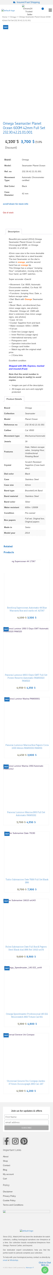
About (5, 1156)
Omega (13, 17)
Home (4, 17)
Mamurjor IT (30, 1267)
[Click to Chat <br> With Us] (44, 1270)
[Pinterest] (24, 1141)
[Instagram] (15, 1141)
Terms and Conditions (13, 1205)
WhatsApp (14, 1260)
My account (8, 1174)
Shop (5, 1161)
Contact (6, 1165)
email (5, 1260)
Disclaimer (8, 1191)
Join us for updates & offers (26, 1111)
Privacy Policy (9, 1196)
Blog (5, 1170)
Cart (5, 1178)
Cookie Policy (9, 1200)
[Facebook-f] (6, 1141)
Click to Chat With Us (45, 1263)
